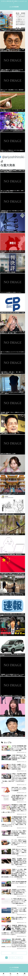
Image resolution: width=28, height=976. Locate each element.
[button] (25, 459)
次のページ (14, 953)
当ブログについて (14, 969)
